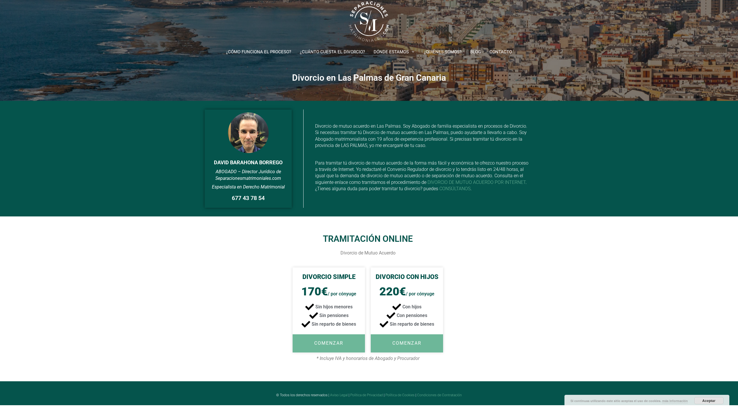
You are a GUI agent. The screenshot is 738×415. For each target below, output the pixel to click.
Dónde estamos (391, 51)
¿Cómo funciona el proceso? (258, 51)
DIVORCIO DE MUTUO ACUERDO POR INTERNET (477, 182)
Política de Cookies (400, 395)
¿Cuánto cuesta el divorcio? (332, 51)
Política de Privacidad (366, 395)
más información (675, 401)
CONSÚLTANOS (454, 188)
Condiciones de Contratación (439, 395)
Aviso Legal (339, 395)
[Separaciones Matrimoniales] (369, 21)
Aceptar (709, 400)
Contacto (501, 51)
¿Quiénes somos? (443, 51)
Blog (475, 51)
